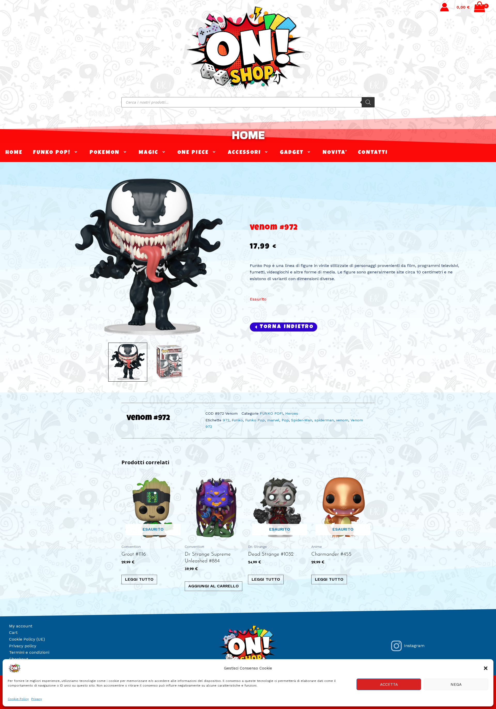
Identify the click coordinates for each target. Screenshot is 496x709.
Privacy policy (22, 645)
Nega (456, 684)
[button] (485, 668)
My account (20, 626)
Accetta (389, 684)
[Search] (368, 102)
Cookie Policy (18, 699)
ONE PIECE (193, 152)
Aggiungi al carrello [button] (213, 586)
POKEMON (105, 152)
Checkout (18, 659)
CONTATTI (373, 152)
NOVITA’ (335, 152)
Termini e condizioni (29, 652)
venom (342, 420)
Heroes (291, 413)
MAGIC (149, 152)
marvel (273, 420)
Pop (285, 420)
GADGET (292, 152)
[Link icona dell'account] (444, 7)
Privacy (36, 699)
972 (226, 420)
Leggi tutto (139, 579)
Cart (13, 632)
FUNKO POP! (52, 152)
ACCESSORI (244, 152)
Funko (237, 420)
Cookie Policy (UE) (27, 639)
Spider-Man (301, 420)
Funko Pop (255, 420)
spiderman (324, 420)
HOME (248, 135)
